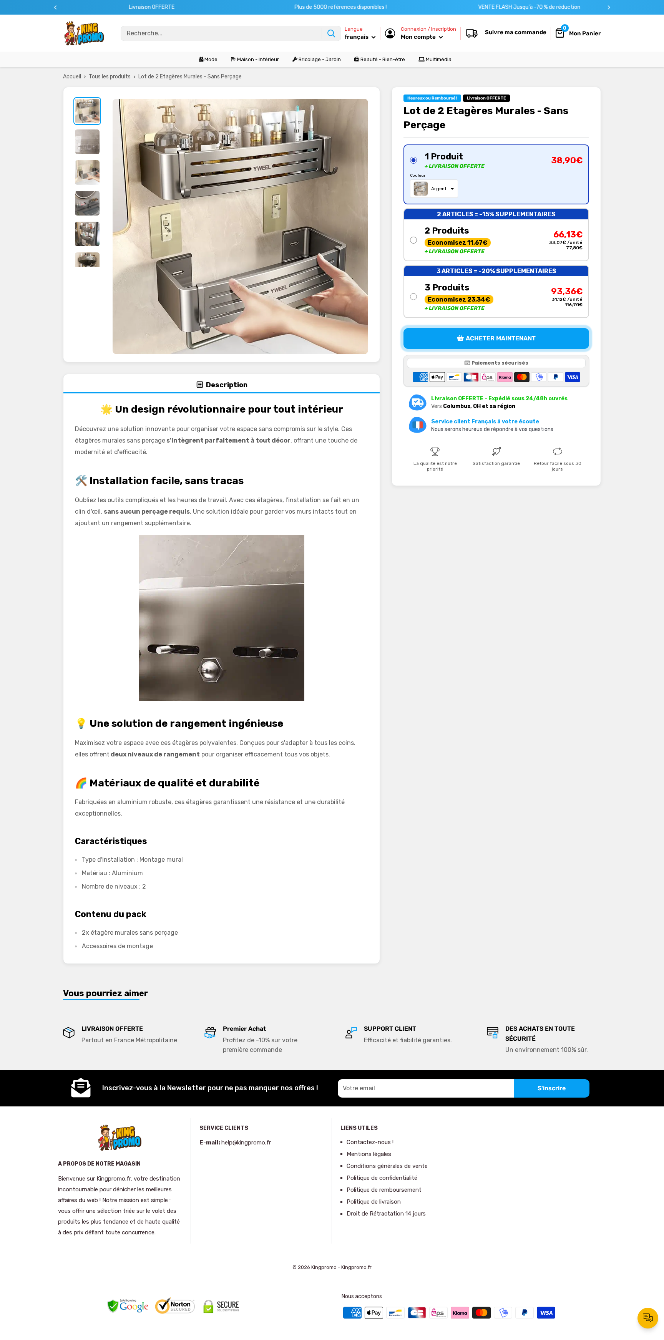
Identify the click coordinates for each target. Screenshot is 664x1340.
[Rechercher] (331, 33)
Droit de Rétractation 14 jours (386, 1213)
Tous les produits (110, 76)
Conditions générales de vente (387, 1166)
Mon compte (419, 36)
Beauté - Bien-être (382, 59)
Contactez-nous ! (370, 1142)
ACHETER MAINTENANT (501, 338)
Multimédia (438, 59)
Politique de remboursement (384, 1189)
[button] (496, 174)
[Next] (609, 7)
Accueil (72, 76)
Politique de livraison (374, 1201)
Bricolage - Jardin (319, 59)
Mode (210, 59)
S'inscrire (552, 1088)
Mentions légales (369, 1154)
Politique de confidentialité (382, 1177)
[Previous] (55, 7)
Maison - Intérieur (257, 59)
